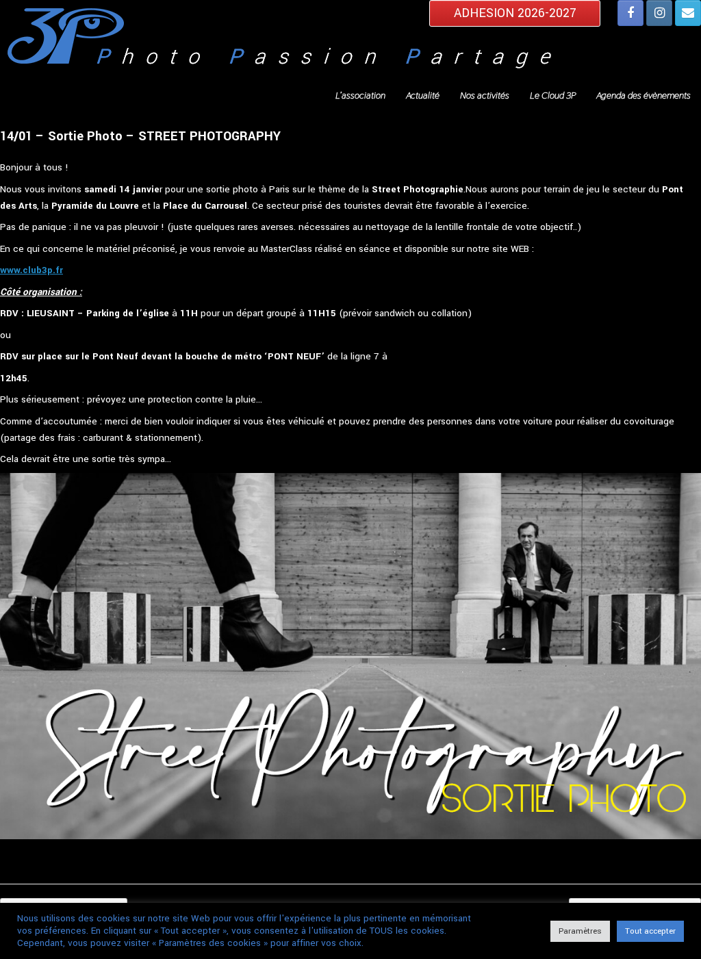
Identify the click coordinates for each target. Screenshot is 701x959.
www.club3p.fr (31, 270)
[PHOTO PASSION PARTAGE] (350, 42)
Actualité (422, 95)
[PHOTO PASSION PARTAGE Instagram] (659, 13)
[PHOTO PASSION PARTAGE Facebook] (630, 13)
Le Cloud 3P (553, 95)
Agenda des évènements (643, 95)
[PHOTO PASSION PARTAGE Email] (688, 13)
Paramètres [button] (580, 931)
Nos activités (484, 95)
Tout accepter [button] (650, 931)
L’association (360, 95)
